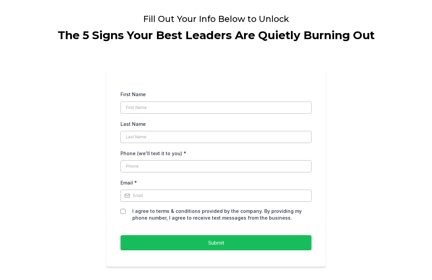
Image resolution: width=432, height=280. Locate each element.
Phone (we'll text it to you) (153, 153)
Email (128, 183)
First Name (133, 94)
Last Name (133, 124)
